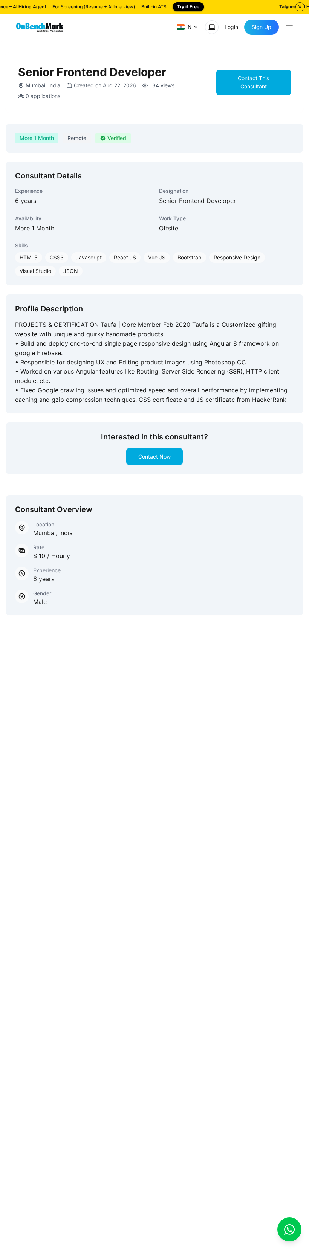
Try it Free (188, 6)
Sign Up (261, 27)
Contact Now (154, 456)
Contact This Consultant (253, 82)
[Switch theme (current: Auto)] (212, 27)
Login (231, 27)
